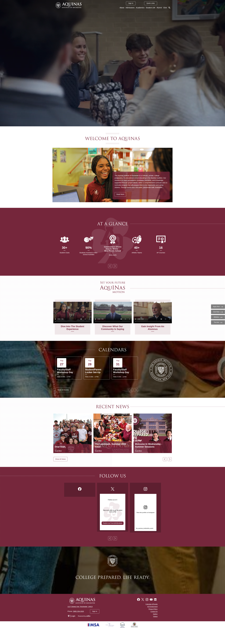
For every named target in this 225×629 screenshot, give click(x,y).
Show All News (60, 459)
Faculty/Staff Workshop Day (65, 371)
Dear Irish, (60, 446)
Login (71, 616)
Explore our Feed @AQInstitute (112, 523)
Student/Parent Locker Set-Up (93, 371)
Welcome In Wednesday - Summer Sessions (148, 445)
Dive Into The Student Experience (72, 327)
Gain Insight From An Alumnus (152, 327)
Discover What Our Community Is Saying (112, 327)
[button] (122, 7)
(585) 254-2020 (78, 611)
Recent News (112, 406)
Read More (120, 194)
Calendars (112, 349)
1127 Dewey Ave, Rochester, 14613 (80, 606)
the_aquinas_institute (142, 528)
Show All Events (63, 390)
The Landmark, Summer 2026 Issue (110, 445)
